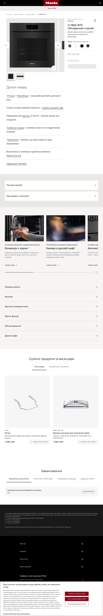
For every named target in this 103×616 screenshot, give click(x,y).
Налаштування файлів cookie (77, 604)
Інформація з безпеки (16, 164)
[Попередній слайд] (6, 45)
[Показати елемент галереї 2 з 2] (20, 76)
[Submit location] (82, 580)
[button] (70, 46)
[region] (35, 45)
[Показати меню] (4, 3)
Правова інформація (9, 614)
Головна (9, 14)
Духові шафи (19, 14)
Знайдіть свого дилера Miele (33, 576)
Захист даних (20, 614)
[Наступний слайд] (58, 45)
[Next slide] (96, 272)
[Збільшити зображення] (54, 68)
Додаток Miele (87, 479)
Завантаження (88, 491)
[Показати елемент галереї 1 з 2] (10, 76)
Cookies (27, 614)
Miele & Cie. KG (13, 156)
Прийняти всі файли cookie (76, 593)
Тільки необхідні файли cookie (76, 599)
